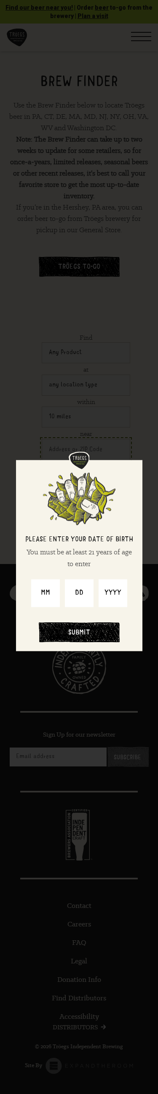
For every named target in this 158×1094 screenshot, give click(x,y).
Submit (79, 633)
